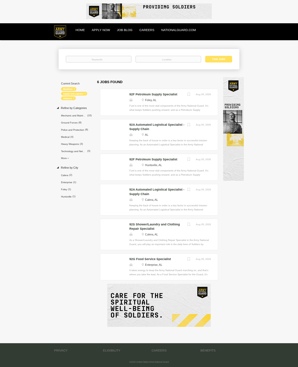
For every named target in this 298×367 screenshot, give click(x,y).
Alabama (67, 98)
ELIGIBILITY (111, 350)
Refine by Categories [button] (73, 108)
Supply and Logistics (73, 94)
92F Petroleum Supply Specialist (153, 94)
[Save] (189, 95)
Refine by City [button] (69, 167)
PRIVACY (61, 350)
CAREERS (159, 350)
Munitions (68, 89)
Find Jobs (218, 59)
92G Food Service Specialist (150, 259)
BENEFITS (208, 350)
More (64, 158)
